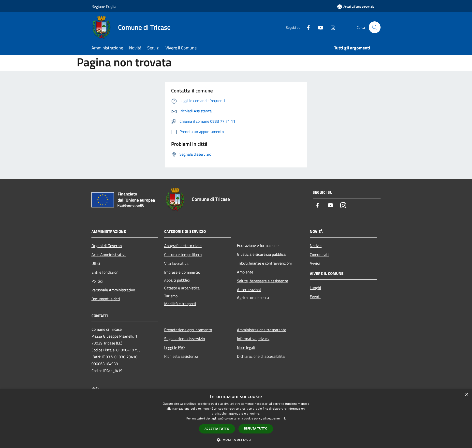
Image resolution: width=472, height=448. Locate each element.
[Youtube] (319, 27)
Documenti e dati (105, 299)
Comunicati (319, 254)
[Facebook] (306, 27)
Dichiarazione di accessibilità (261, 356)
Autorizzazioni (249, 290)
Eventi (315, 296)
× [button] (466, 394)
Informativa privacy (253, 339)
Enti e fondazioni (105, 272)
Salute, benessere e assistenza (262, 281)
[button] (236, 439)
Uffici (95, 263)
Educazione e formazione (258, 245)
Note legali (246, 347)
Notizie (316, 246)
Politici (97, 281)
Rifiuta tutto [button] (255, 428)
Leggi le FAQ (174, 347)
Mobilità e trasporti (180, 304)
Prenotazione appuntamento (188, 330)
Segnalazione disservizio (184, 339)
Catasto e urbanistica (182, 288)
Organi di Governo (106, 246)
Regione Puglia (103, 6)
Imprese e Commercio (182, 272)
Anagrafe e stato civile (183, 246)
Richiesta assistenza (181, 356)
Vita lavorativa (176, 263)
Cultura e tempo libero (183, 254)
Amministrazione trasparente (261, 330)
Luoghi (315, 288)
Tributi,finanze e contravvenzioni (264, 263)
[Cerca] (375, 27)
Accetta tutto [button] (217, 429)
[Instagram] (331, 27)
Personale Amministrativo (113, 290)
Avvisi (315, 263)
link (283, 418)
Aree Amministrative (108, 254)
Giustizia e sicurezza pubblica (261, 254)
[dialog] (236, 418)
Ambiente (245, 272)
